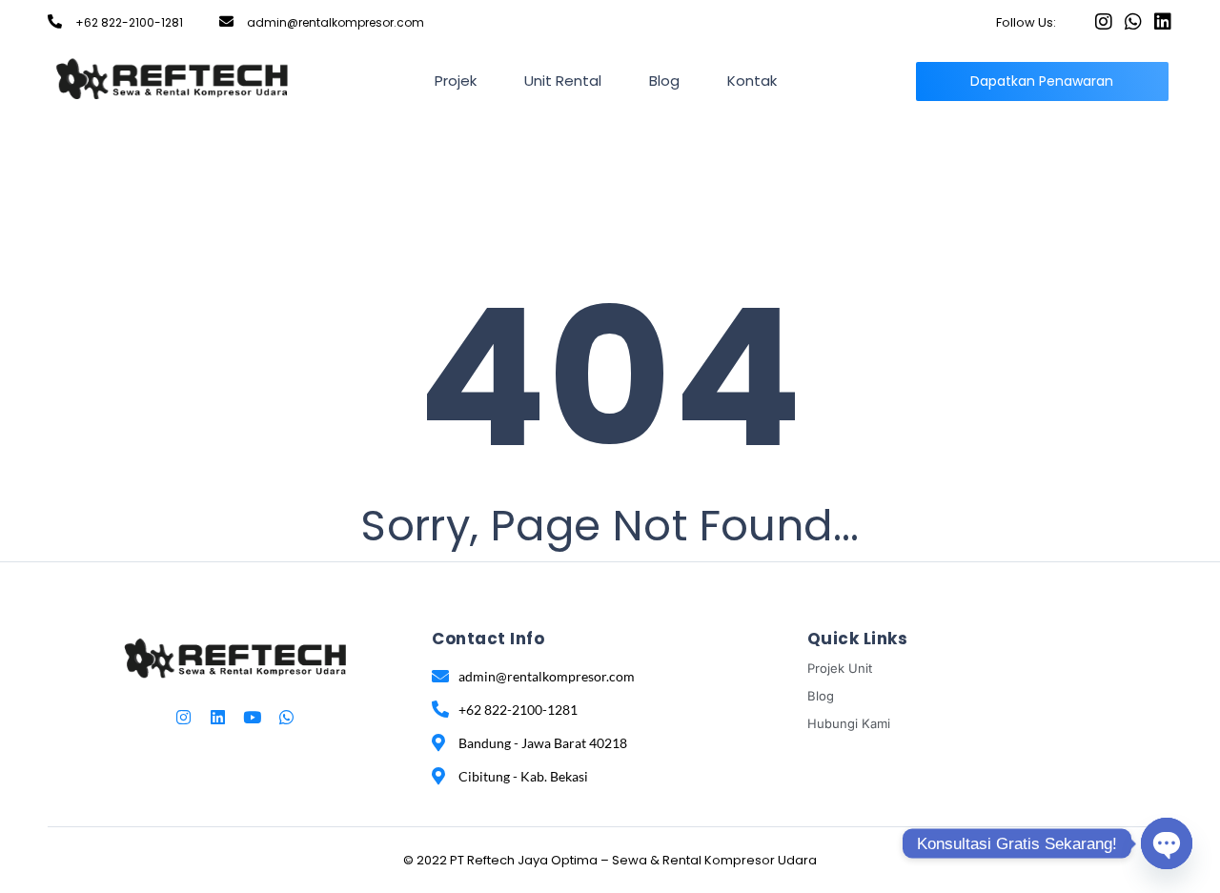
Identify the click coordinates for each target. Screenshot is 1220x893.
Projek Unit (839, 668)
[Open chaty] (1166, 843)
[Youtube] (252, 717)
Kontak (752, 81)
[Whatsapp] (1133, 21)
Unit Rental (562, 81)
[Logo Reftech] (172, 78)
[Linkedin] (1162, 21)
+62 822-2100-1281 (129, 22)
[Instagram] (1103, 21)
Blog (664, 81)
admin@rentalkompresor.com (335, 22)
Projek (456, 81)
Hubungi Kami (848, 723)
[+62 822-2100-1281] (55, 21)
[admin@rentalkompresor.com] (226, 21)
